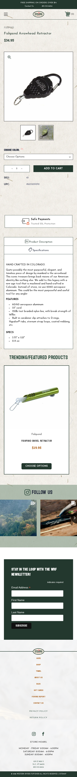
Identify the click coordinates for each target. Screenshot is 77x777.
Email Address (20, 588)
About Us (39, 677)
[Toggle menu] (11, 14)
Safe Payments (40, 219)
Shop (38, 664)
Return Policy (38, 718)
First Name (17, 600)
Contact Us (29, 6)
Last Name (17, 612)
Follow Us (42, 492)
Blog (38, 684)
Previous (2, 420)
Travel (38, 671)
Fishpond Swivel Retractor (36, 441)
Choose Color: (13, 150)
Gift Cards (38, 690)
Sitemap (62, 774)
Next (71, 420)
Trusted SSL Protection (43, 224)
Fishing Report (38, 696)
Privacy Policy (38, 711)
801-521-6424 (47, 6)
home (38, 658)
